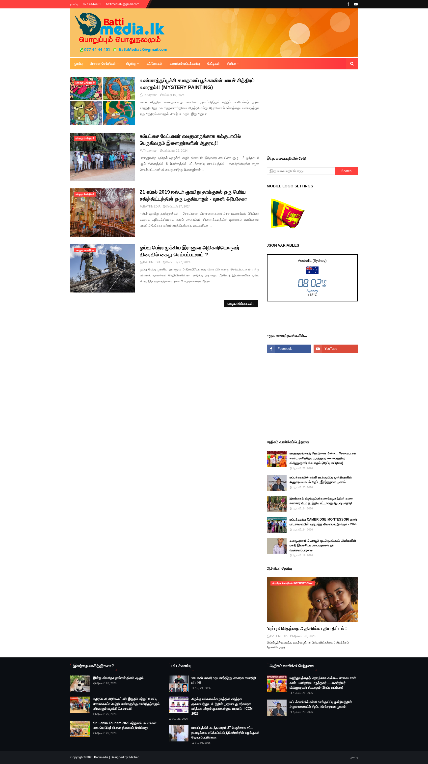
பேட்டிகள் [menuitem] (213, 63)
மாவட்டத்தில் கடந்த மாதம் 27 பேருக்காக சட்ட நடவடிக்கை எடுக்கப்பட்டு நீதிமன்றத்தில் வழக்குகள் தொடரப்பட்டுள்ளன (225, 732)
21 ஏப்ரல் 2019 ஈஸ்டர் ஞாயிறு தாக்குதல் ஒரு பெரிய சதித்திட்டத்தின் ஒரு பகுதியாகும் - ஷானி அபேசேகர (193, 195)
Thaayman (150, 95)
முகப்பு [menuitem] (78, 63)
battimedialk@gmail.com (122, 4)
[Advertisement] (347, 111)
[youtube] (355, 4)
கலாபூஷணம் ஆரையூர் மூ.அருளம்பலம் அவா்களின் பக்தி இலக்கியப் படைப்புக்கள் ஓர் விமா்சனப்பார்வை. (323, 545)
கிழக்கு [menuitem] (131, 63)
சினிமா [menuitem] (231, 63)
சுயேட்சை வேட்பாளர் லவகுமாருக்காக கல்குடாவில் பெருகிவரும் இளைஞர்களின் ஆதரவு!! (190, 139)
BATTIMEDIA (151, 206)
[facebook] (348, 4)
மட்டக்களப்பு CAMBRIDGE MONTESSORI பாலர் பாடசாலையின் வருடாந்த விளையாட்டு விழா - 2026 (323, 522)
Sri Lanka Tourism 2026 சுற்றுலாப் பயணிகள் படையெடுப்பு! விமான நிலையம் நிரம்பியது (124, 725)
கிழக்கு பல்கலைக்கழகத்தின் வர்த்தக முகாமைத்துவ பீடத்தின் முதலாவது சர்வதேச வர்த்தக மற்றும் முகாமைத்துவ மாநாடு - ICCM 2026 (222, 706)
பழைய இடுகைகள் (240, 303)
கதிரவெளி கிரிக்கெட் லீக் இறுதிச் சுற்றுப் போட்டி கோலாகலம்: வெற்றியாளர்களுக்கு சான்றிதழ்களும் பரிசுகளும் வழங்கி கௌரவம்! (126, 703)
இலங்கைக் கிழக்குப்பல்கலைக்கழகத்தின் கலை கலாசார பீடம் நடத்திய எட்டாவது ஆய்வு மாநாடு (321, 501)
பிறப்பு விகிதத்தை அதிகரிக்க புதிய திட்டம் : (307, 628)
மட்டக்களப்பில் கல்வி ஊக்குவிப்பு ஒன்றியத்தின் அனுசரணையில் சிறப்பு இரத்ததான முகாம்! (321, 479)
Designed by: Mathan (124, 757)
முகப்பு (74, 4)
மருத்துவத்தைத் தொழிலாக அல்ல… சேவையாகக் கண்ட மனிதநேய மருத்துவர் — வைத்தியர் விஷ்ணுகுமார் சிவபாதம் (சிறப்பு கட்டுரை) (323, 458)
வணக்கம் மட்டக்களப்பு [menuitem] (185, 63)
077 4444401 (92, 4)
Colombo (312, 291)
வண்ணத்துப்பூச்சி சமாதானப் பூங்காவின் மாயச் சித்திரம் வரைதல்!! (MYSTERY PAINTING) (197, 84)
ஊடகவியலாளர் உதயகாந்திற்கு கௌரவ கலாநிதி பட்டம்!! (223, 680)
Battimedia (101, 757)
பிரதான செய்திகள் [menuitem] (102, 63)
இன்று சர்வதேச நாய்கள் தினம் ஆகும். (118, 678)
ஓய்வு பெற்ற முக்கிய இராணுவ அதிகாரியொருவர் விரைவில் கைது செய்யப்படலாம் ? (190, 251)
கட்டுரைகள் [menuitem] (154, 63)
